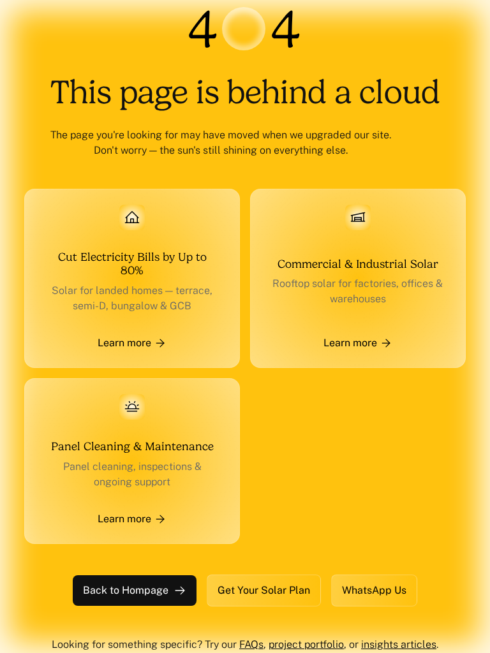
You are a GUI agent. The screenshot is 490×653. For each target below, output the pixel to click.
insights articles (398, 644)
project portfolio (306, 644)
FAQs (251, 644)
